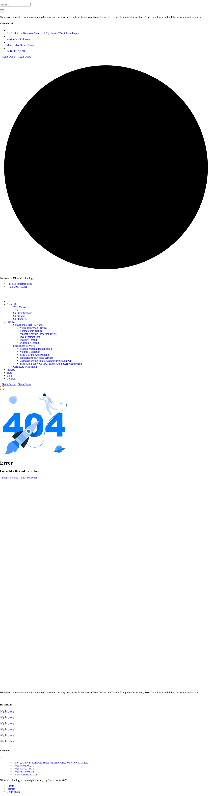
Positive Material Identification (36, 348)
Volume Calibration (30, 351)
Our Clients (19, 316)
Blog (9, 375)
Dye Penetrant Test (30, 336)
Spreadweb (54, 780)
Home (10, 301)
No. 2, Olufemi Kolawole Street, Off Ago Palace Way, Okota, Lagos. (43, 33)
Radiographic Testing (31, 330)
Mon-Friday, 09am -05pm (20, 45)
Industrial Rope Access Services (36, 357)
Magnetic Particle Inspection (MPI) (38, 333)
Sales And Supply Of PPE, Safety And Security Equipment (51, 363)
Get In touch (13, 791)
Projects (11, 369)
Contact (11, 378)
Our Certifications (22, 313)
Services (11, 321)
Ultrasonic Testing (29, 342)
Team (16, 310)
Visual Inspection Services (33, 327)
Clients (10, 785)
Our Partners (19, 319)
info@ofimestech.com (18, 39)
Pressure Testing (28, 339)
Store (9, 372)
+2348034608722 (24, 771)
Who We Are (20, 307)
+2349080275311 (24, 768)
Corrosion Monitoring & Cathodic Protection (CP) (46, 360)
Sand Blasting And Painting (34, 354)
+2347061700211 (16, 51)
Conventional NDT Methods (28, 324)
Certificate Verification (25, 366)
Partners (11, 788)
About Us (12, 304)
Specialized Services (24, 345)
